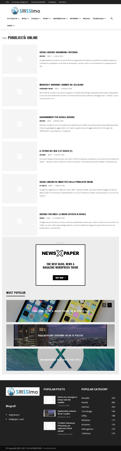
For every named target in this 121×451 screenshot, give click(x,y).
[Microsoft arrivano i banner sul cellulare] (19, 91)
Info (7, 2)
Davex (49, 56)
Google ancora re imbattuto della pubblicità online (66, 181)
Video (9, 25)
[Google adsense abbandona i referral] (19, 59)
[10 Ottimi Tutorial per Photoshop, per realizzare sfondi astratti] (49, 426)
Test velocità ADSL (38, 2)
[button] (111, 18)
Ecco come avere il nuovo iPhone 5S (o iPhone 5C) (60, 311)
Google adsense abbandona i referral (59, 52)
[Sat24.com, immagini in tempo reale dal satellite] (49, 400)
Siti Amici (62, 2)
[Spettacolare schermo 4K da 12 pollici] (49, 413)
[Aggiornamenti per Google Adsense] (19, 124)
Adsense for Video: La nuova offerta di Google (63, 214)
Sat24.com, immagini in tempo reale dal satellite (67, 400)
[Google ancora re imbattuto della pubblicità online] (19, 189)
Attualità (12, 18)
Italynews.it (14, 414)
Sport (46, 18)
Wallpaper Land (16, 419)
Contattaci (52, 2)
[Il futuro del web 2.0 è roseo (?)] (19, 156)
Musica (86, 18)
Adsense (42, 56)
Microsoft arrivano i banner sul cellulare (62, 84)
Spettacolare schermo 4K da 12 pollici (60, 335)
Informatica (59, 18)
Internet (74, 18)
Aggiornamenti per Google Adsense (57, 117)
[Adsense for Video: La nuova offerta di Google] (19, 221)
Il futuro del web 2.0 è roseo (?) (56, 150)
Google (34, 18)
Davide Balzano (49, 448)
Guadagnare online (46, 88)
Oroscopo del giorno (20, 2)
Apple (24, 18)
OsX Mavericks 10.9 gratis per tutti (60, 359)
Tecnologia (98, 18)
